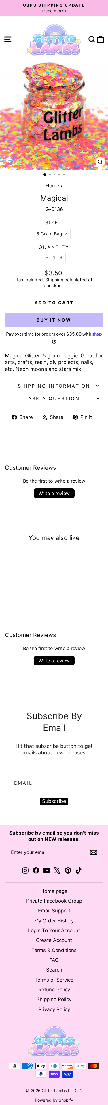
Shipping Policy (54, 999)
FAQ (54, 960)
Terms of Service (54, 980)
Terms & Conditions (54, 950)
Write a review (54, 493)
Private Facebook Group (54, 901)
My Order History (54, 921)
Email (23, 783)
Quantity (54, 247)
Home (52, 186)
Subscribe (54, 801)
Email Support (54, 911)
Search (54, 970)
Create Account (54, 940)
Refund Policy (54, 989)
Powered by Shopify (54, 1100)
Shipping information (54, 386)
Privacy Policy (54, 1009)
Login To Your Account (54, 930)
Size (52, 222)
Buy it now (54, 320)
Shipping (54, 279)
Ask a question (54, 398)
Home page (54, 891)
